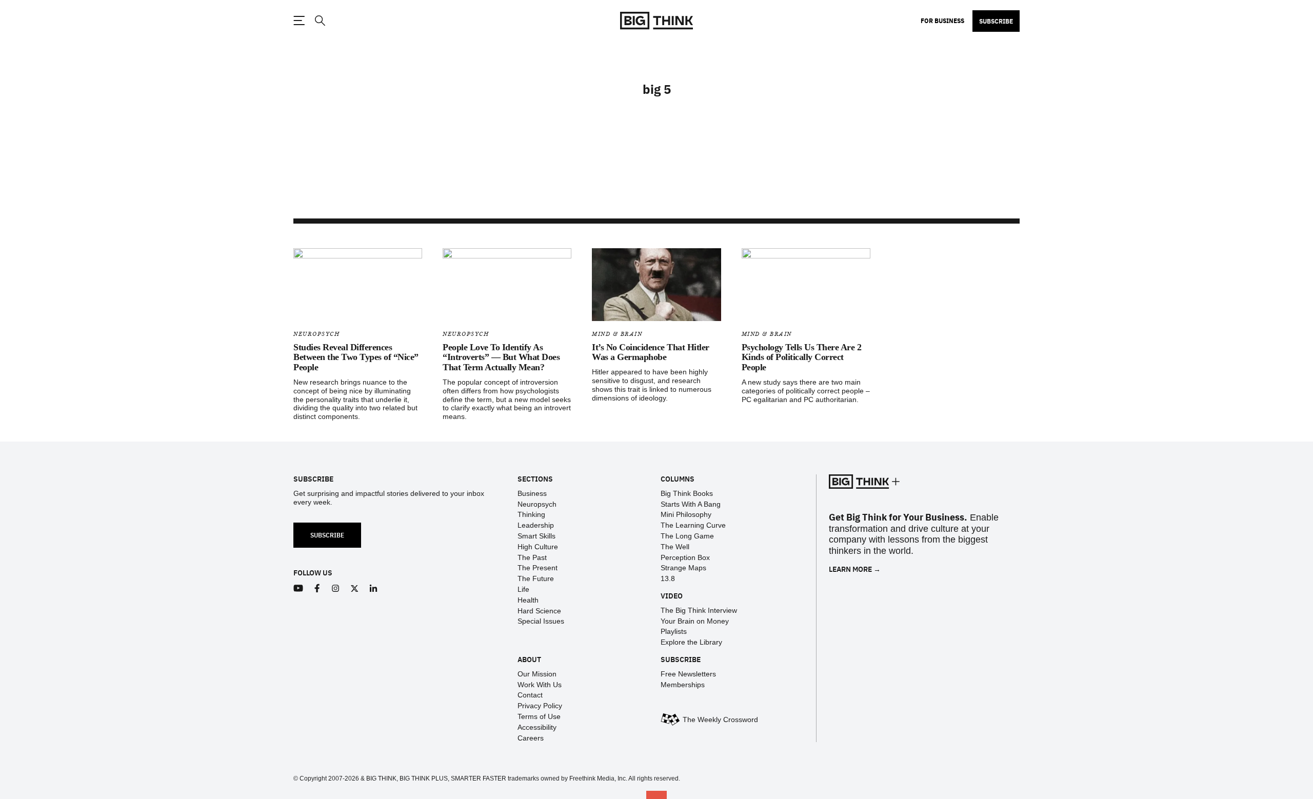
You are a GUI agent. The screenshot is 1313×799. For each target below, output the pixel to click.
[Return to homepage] (656, 21)
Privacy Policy (540, 706)
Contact (530, 695)
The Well (675, 547)
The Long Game (687, 536)
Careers (531, 738)
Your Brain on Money (695, 621)
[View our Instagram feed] (335, 588)
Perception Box (685, 557)
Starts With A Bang (691, 504)
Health (528, 600)
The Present (538, 568)
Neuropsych (316, 334)
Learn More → (855, 569)
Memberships (683, 685)
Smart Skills (536, 536)
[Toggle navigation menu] (299, 20)
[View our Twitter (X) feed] (354, 588)
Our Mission (537, 674)
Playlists (674, 631)
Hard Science (539, 611)
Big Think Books (687, 493)
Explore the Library (691, 642)
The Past (532, 557)
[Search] (319, 20)
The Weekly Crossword (720, 719)
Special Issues (541, 621)
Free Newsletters (688, 674)
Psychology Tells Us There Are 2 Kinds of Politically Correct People (802, 357)
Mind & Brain (617, 334)
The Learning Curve (693, 525)
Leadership (536, 525)
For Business (942, 20)
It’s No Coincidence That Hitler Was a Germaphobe (650, 352)
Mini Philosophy (686, 514)
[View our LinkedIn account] (373, 588)
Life (523, 589)
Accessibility (537, 727)
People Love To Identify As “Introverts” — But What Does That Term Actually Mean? (501, 357)
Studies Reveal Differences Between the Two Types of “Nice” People (356, 357)
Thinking (531, 514)
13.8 (668, 578)
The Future (536, 578)
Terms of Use (539, 716)
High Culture (538, 547)
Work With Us (540, 685)
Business (532, 493)
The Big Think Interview (699, 610)
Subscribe (996, 21)
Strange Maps (683, 568)
